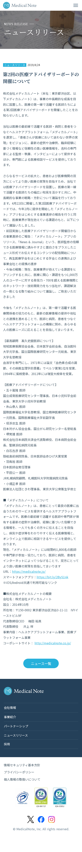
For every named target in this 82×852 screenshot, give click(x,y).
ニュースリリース (14, 65)
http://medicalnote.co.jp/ (53, 643)
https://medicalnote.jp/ (29, 571)
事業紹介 (10, 717)
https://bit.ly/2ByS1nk (52, 577)
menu (76, 5)
